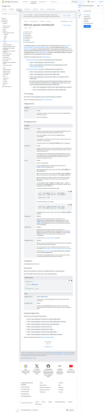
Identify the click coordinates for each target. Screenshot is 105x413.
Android (37, 401)
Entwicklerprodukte (25, 389)
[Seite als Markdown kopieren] (30, 28)
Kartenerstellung (51, 9)
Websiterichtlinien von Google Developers (62, 354)
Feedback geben (67, 25)
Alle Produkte (42, 1)
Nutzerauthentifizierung (42, 52)
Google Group (40, 221)
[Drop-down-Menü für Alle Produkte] (47, 1)
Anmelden (100, 1)
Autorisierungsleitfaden (48, 337)
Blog (60, 385)
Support (42, 9)
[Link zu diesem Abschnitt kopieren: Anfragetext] (33, 261)
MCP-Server (28, 9)
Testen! (87, 26)
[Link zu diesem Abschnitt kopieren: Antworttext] (33, 268)
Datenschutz (35, 410)
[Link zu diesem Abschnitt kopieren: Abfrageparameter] (37, 122)
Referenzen (19, 9)
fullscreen (100, 6)
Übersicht (25, 1)
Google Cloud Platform (60, 401)
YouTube (61, 392)
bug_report (98, 6)
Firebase (50, 401)
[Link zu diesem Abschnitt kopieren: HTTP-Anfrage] (34, 94)
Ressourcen (53, 1)
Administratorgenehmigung (36, 66)
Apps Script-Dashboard (45, 387)
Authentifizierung (46, 57)
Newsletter (61, 387)
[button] (9, 20)
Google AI (70, 401)
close (103, 6)
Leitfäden (11, 9)
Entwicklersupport (25, 393)
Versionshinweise (25, 391)
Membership (35, 284)
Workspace (14, 2)
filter (57, 221)
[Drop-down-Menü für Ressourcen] (58, 1)
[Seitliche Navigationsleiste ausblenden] (17, 410)
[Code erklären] (69, 191)
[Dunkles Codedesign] (71, 191)
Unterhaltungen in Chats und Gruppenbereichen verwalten (56, 248)
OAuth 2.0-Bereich (47, 251)
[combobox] (78, 1)
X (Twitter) (61, 389)
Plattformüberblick (25, 387)
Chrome (43, 401)
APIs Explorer (43, 392)
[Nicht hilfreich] (72, 21)
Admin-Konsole (43, 385)
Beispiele (35, 9)
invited (68, 231)
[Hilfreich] (69, 21)
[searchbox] (10, 14)
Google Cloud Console (45, 389)
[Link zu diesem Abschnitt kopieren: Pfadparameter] (35, 104)
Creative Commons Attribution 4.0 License (58, 352)
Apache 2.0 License (29, 354)
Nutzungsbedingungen (26, 396)
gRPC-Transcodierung (46, 99)
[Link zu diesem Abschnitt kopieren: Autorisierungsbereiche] (40, 313)
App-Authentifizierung (32, 60)
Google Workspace (34, 21)
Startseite (26, 21)
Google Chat (33, 1)
